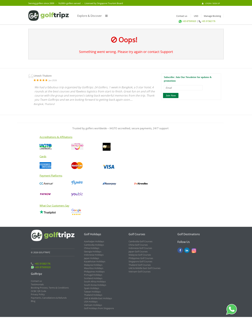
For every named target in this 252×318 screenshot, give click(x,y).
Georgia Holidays (92, 251)
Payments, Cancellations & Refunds (49, 297)
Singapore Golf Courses (140, 261)
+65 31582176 (208, 21)
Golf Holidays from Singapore (99, 308)
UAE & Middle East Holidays (98, 298)
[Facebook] (180, 250)
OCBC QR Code (38, 291)
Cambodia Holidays (94, 244)
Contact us (181, 15)
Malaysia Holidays (93, 264)
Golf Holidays (92, 234)
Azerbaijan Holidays (94, 241)
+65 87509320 (189, 21)
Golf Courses (137, 234)
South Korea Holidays (95, 284)
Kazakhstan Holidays (94, 261)
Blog (33, 301)
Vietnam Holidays (93, 305)
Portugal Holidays (93, 274)
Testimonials (37, 284)
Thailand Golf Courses (140, 264)
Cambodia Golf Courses (140, 241)
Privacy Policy (38, 294)
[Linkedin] (187, 250)
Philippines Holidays (94, 271)
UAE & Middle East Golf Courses (144, 268)
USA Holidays (91, 301)
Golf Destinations (188, 234)
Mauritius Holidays (93, 268)
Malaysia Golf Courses (140, 254)
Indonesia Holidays (94, 254)
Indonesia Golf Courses (140, 248)
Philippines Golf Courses (141, 258)
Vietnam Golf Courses (140, 271)
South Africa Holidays (95, 281)
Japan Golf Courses (138, 251)
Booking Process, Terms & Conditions (50, 287)
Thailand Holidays (93, 294)
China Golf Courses (138, 244)
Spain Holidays (91, 288)
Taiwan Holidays (92, 291)
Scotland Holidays (93, 278)
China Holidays (91, 248)
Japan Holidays (91, 258)
